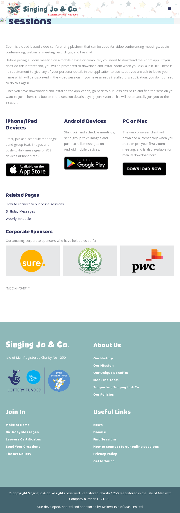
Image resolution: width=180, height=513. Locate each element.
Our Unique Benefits (110, 373)
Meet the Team (106, 380)
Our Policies (103, 394)
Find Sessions (105, 439)
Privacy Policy (105, 454)
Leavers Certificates (23, 439)
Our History (103, 358)
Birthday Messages (20, 211)
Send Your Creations (23, 446)
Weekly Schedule (18, 218)
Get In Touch (104, 461)
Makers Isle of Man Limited (122, 506)
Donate (99, 432)
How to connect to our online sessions (35, 204)
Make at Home (18, 425)
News (98, 425)
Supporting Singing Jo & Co (116, 387)
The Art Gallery (18, 454)
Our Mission (103, 365)
